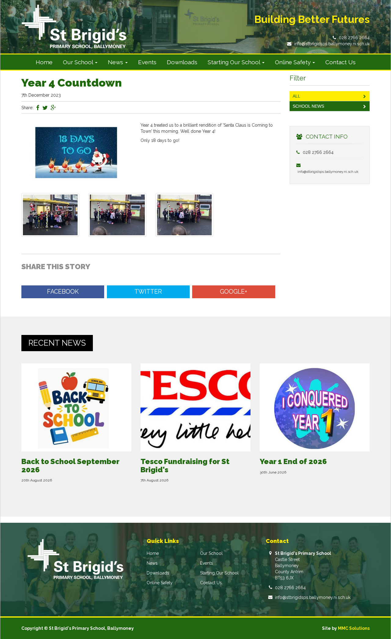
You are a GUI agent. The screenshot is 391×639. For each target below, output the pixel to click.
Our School (211, 553)
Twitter (148, 291)
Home (44, 62)
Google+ (233, 291)
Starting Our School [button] (234, 62)
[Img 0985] (184, 214)
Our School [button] (78, 62)
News (152, 563)
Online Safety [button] (293, 62)
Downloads (182, 62)
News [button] (116, 62)
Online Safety (160, 582)
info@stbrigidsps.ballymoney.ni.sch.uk (332, 43)
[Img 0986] (117, 214)
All (296, 96)
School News (308, 106)
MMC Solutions (354, 628)
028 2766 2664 (354, 37)
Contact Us (340, 62)
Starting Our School (219, 572)
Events (147, 62)
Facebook (63, 291)
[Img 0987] (50, 214)
